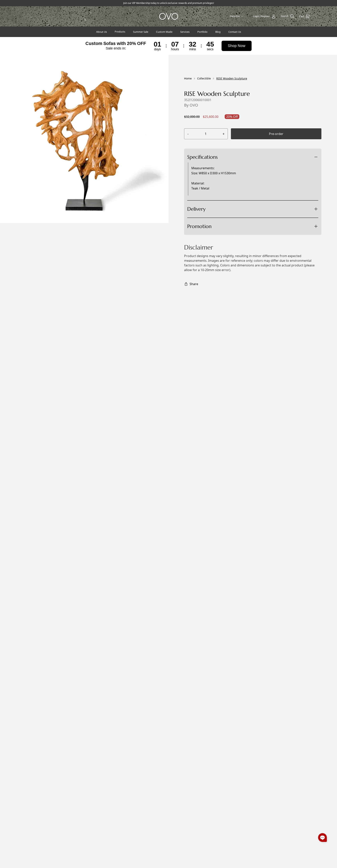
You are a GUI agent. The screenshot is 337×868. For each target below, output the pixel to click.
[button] (322, 837)
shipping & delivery (219, 223)
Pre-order (276, 134)
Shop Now (236, 46)
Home (188, 78)
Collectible (204, 78)
